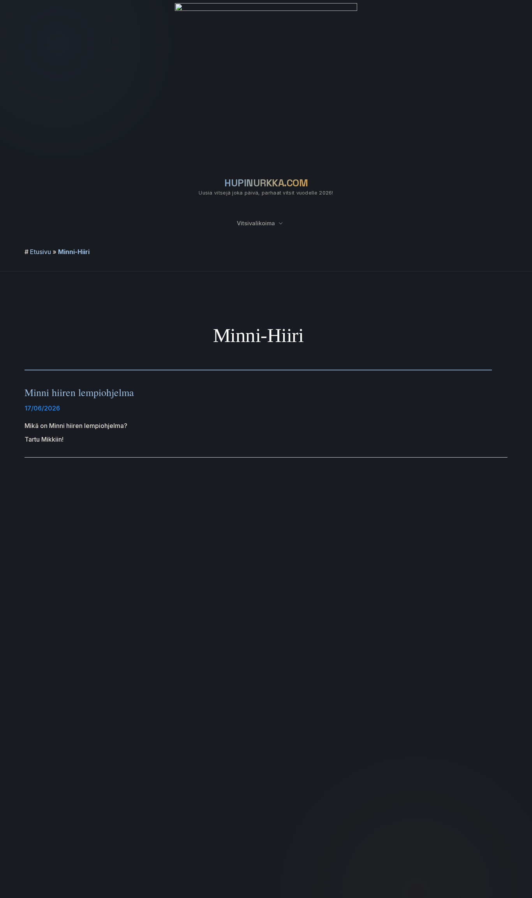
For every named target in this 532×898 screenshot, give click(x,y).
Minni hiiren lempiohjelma (79, 392)
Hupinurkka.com (266, 183)
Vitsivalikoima (256, 223)
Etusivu (40, 252)
